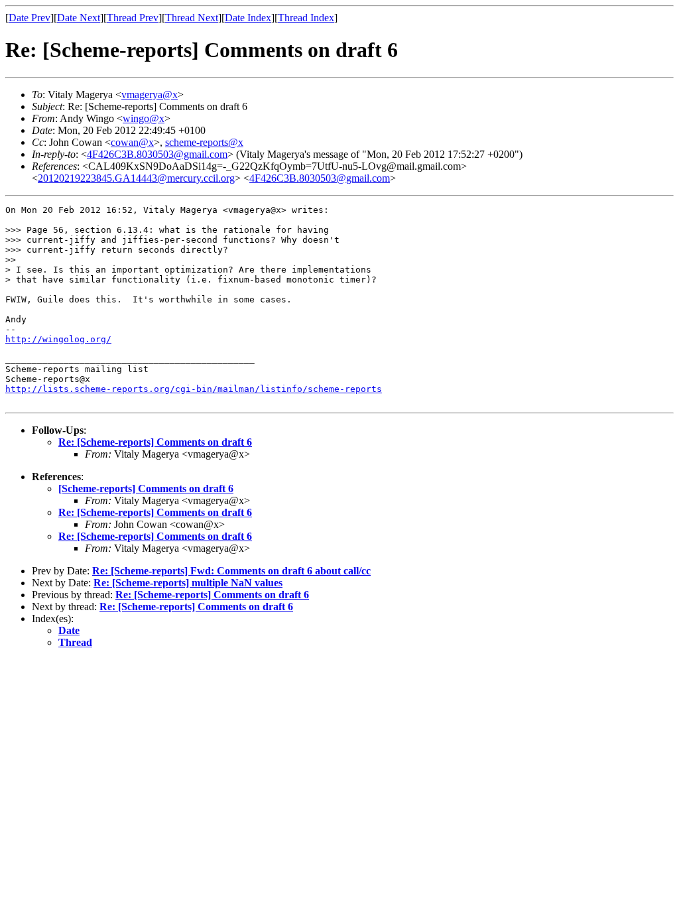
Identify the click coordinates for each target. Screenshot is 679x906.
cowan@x (132, 142)
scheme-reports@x (204, 142)
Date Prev (29, 17)
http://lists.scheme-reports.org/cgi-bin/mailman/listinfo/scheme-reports (193, 389)
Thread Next (191, 17)
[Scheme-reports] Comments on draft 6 (145, 488)
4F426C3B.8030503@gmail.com (157, 154)
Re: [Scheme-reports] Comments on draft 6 (155, 442)
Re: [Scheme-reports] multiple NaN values (187, 582)
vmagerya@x (149, 94)
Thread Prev (132, 17)
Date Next (78, 17)
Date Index (248, 17)
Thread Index (306, 17)
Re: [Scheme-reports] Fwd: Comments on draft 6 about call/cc (231, 570)
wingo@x (143, 118)
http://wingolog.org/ (58, 339)
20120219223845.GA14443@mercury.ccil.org (136, 178)
